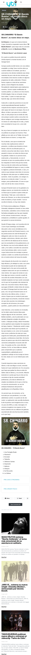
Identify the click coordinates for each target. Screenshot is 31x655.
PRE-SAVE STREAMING (11, 479)
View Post (3, 557)
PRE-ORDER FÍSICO (10, 489)
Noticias (4, 10)
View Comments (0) (15, 504)
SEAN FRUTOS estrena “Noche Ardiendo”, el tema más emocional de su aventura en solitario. (14, 540)
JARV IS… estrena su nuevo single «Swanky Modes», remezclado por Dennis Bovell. (14, 587)
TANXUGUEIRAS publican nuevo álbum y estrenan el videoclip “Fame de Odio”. (14, 636)
